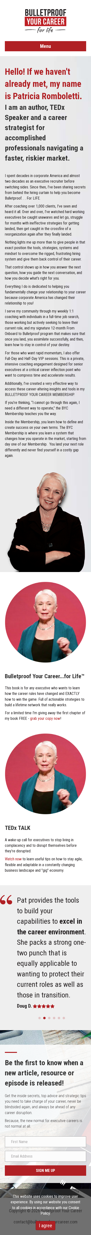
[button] (45, 1170)
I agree (45, 1225)
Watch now (13, 859)
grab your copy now (45, 718)
